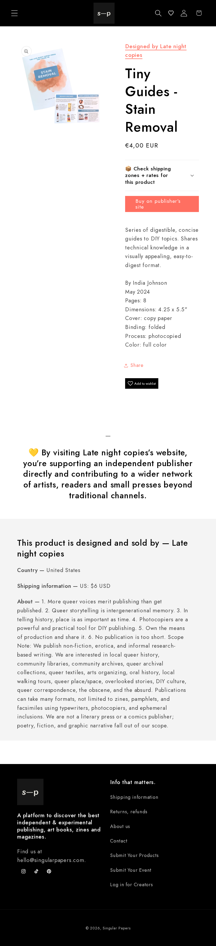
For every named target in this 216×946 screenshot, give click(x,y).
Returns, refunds (128, 811)
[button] (14, 13)
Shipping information (134, 797)
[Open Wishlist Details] (171, 13)
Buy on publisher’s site (158, 204)
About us (120, 826)
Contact (118, 840)
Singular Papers (117, 928)
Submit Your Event (130, 870)
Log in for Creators (131, 884)
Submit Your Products (134, 855)
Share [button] (137, 365)
